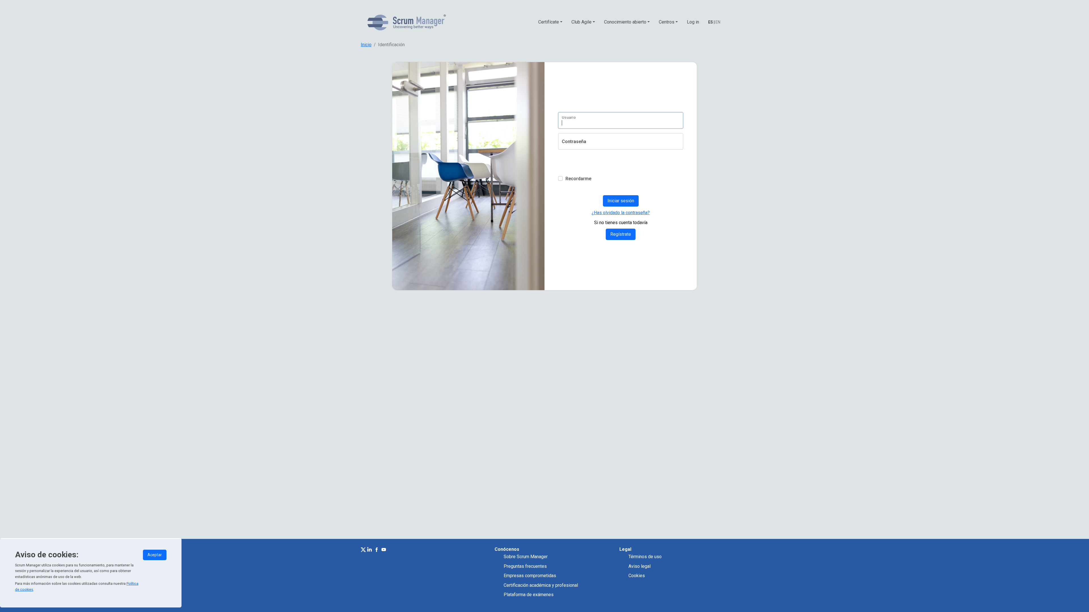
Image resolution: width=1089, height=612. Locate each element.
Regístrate (620, 234)
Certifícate (548, 22)
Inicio (366, 44)
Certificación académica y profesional (541, 585)
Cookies (636, 575)
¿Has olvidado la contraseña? (621, 212)
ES (710, 22)
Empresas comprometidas (530, 575)
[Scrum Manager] (406, 22)
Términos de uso (645, 556)
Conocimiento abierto (625, 22)
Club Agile (581, 22)
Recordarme (578, 178)
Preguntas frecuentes (525, 566)
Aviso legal (639, 566)
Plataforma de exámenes (529, 594)
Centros (666, 22)
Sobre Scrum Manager (526, 556)
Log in (693, 22)
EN (718, 22)
